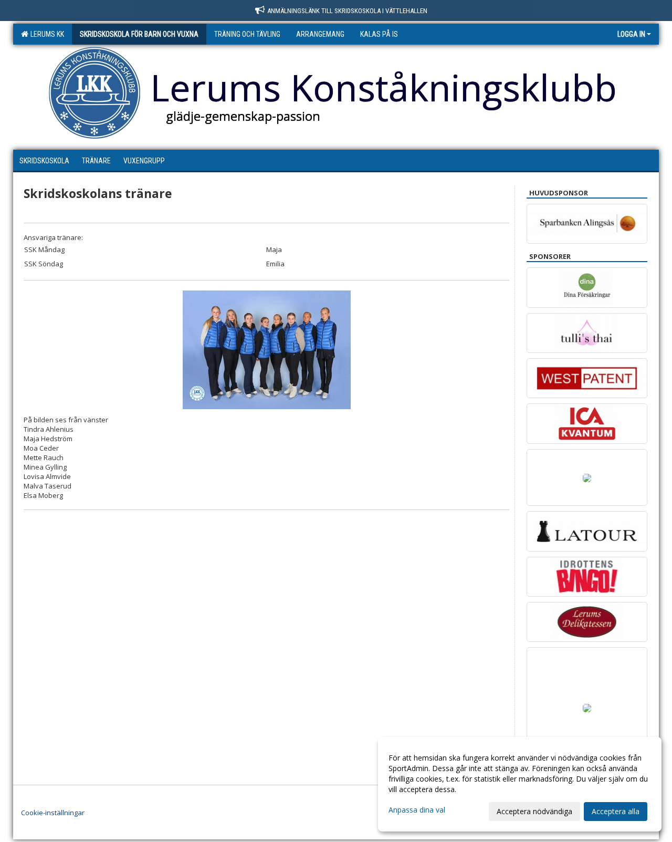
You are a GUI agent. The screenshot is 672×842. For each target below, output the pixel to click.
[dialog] (520, 784)
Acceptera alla (615, 811)
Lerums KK (45, 34)
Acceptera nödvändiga (534, 811)
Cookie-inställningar (53, 812)
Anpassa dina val (416, 810)
